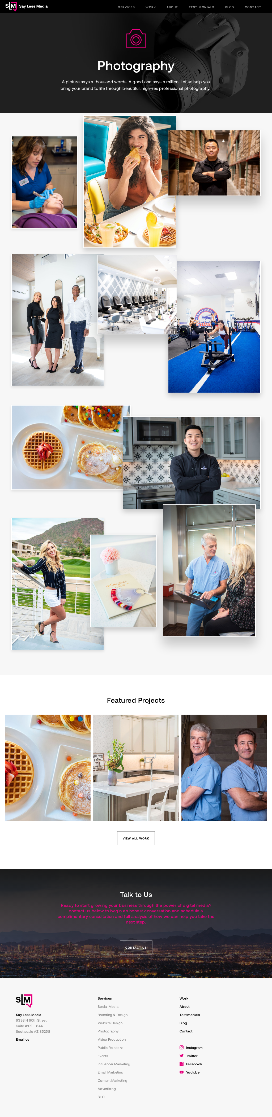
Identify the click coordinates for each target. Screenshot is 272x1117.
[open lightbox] (129, 181)
